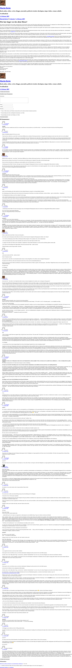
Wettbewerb (13, 31)
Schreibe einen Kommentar (4, 91)
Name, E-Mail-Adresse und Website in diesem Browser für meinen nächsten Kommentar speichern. (19, 110)
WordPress (12, 667)
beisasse (6, 146)
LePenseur (7, 123)
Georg (6, 466)
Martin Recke (5, 8)
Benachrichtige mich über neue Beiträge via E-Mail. (10, 114)
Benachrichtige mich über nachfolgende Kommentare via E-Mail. (13, 112)
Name (1, 104)
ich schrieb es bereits (50, 36)
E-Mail (1, 106)
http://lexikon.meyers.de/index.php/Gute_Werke (10, 572)
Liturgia (12, 19)
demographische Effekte (23, 60)
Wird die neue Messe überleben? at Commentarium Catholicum (11, 663)
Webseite (1, 108)
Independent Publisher (4, 667)
